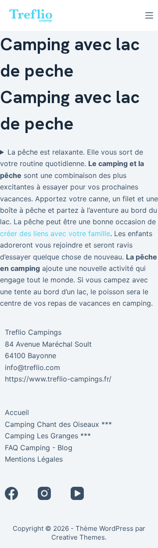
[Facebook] (11, 493)
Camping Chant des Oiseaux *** (58, 424)
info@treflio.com (32, 367)
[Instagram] (44, 493)
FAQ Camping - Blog (38, 447)
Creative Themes (78, 537)
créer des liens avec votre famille (55, 233)
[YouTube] (77, 493)
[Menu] (149, 15)
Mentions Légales (34, 459)
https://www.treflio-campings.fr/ (58, 378)
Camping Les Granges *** (48, 435)
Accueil (17, 412)
